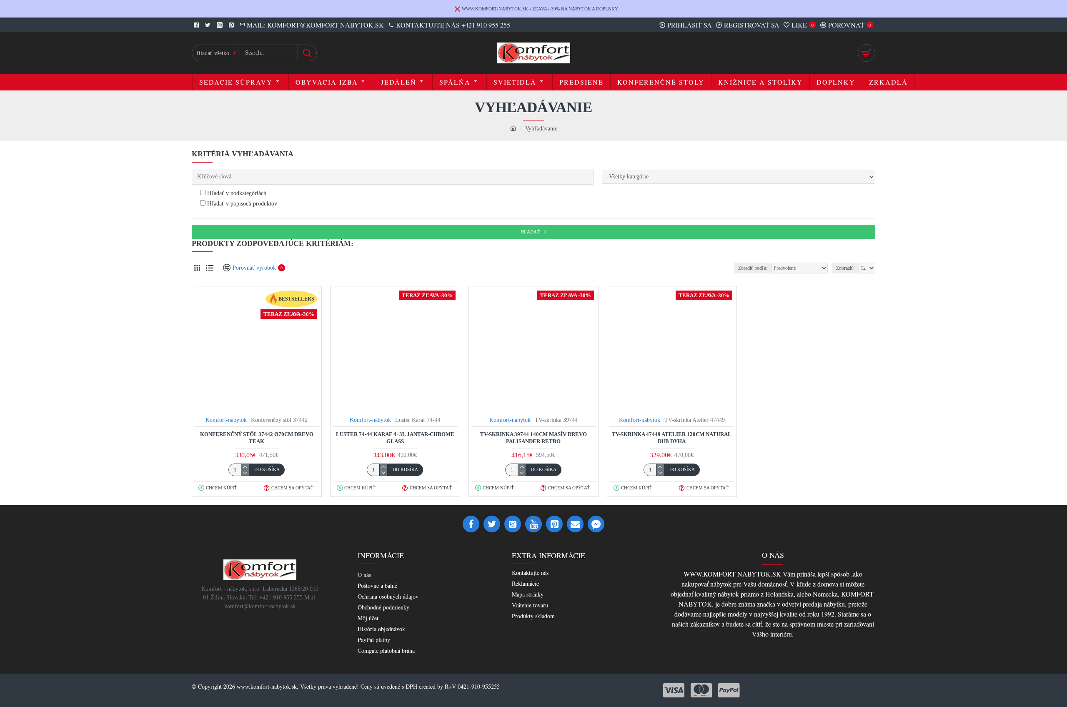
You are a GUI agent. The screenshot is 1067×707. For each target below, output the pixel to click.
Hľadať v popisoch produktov (241, 204)
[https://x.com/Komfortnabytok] (491, 524)
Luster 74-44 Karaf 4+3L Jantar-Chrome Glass (395, 437)
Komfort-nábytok (226, 420)
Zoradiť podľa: (752, 268)
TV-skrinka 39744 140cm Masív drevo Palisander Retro (533, 437)
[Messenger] (596, 524)
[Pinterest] (554, 524)
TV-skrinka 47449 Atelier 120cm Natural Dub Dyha (671, 437)
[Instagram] (512, 524)
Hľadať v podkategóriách (235, 193)
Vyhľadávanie (541, 128)
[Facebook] (471, 524)
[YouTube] (533, 524)
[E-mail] (575, 524)
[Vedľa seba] (197, 268)
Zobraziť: (845, 268)
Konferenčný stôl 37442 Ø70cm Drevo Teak (256, 437)
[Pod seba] (209, 268)
